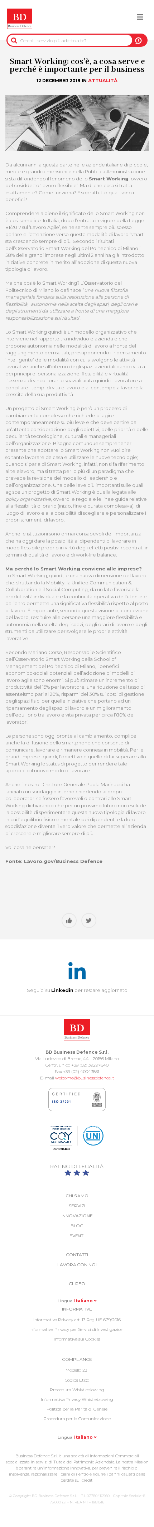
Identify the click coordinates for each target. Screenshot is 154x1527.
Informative (77, 1309)
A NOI (138, 40)
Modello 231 (77, 1370)
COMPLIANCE (77, 1359)
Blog (77, 1225)
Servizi (77, 1205)
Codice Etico (77, 1380)
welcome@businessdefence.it (84, 1078)
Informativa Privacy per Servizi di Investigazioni (77, 1329)
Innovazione (77, 1215)
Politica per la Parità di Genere (77, 1409)
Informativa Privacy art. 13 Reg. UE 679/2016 (77, 1319)
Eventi (77, 1235)
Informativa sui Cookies (77, 1339)
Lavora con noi (77, 1264)
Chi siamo (77, 1195)
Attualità (102, 80)
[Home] (19, 19)
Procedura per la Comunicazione (76, 1418)
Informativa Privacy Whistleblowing (77, 1399)
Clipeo (77, 1283)
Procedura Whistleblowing (77, 1389)
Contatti (77, 1254)
